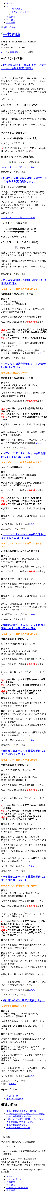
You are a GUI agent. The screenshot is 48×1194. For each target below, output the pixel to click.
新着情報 (10, 22)
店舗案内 (10, 17)
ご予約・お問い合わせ (17, 1187)
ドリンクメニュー (20, 12)
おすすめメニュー (14, 1179)
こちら (38, 353)
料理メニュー (18, 9)
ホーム (9, 3)
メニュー (10, 6)
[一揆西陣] (10, 34)
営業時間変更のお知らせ (18, 1127)
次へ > (13, 1083)
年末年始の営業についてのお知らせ (23, 1111)
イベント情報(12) (14, 1099)
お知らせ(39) (12, 1096)
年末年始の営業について (18, 1125)
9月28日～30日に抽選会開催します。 (24, 1000)
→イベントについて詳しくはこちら (18, 167)
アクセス (10, 20)
